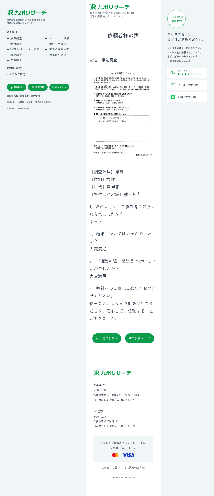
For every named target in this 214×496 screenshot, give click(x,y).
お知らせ (11, 102)
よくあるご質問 (16, 74)
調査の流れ (12, 96)
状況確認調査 (57, 55)
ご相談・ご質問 (25, 102)
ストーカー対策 (59, 38)
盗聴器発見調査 (59, 49)
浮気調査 (16, 38)
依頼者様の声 (14, 68)
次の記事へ (136, 338)
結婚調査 (16, 55)
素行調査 (16, 44)
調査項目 (12, 32)
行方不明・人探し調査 (24, 49)
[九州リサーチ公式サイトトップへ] (112, 373)
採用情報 (35, 96)
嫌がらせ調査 (57, 44)
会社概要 (24, 96)
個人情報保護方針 (43, 102)
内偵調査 (16, 60)
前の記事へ (110, 338)
